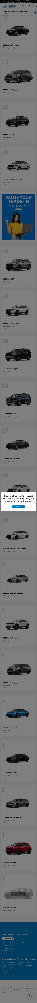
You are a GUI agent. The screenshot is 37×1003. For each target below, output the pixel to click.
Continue (18, 507)
